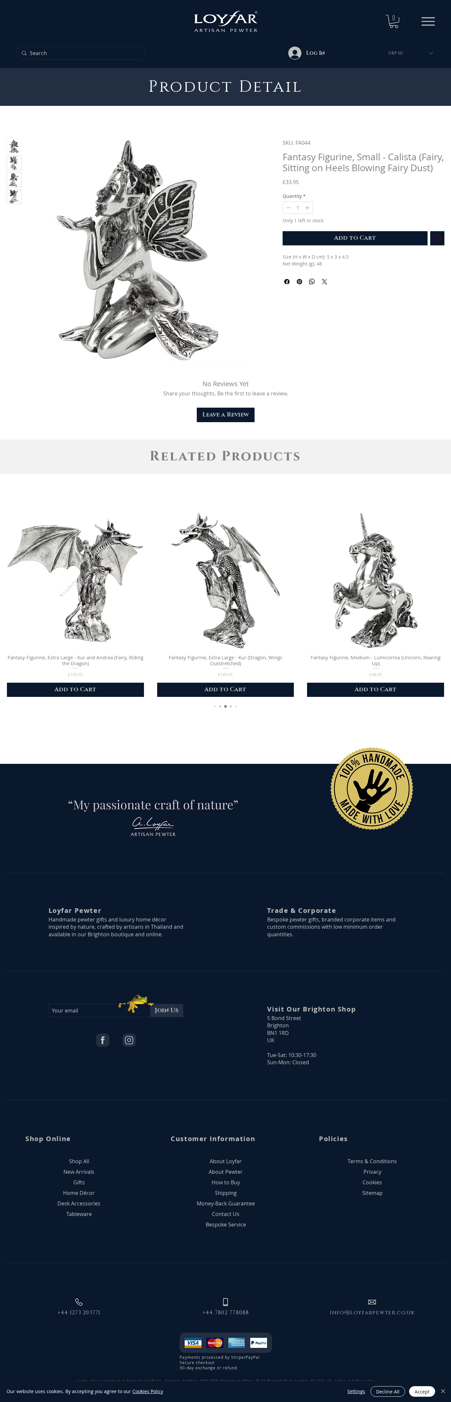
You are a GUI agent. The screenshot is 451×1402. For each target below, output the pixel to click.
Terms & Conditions (372, 1161)
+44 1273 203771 (79, 1312)
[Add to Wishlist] (437, 238)
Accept (422, 1391)
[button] (394, 21)
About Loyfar (226, 1161)
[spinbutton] (298, 207)
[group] (225, 604)
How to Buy (226, 1182)
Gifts (79, 1182)
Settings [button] (356, 1391)
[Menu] (428, 21)
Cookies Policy (147, 1391)
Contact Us (225, 1214)
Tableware (79, 1214)
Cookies (372, 1182)
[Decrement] (288, 207)
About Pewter (226, 1171)
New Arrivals (78, 1171)
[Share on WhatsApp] (312, 282)
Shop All (79, 1161)
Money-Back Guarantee (226, 1203)
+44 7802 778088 (225, 1312)
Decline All (387, 1391)
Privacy (372, 1171)
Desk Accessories (78, 1203)
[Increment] (308, 207)
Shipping (226, 1193)
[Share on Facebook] (287, 282)
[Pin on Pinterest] (299, 282)
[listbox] (410, 53)
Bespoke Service (226, 1224)
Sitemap (372, 1193)
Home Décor (79, 1193)
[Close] (443, 1391)
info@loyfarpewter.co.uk (372, 1312)
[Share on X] (325, 282)
